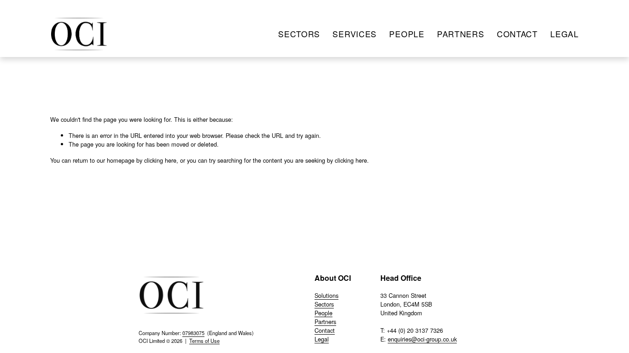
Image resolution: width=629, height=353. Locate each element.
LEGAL (564, 34)
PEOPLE (406, 34)
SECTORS (299, 34)
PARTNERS (460, 34)
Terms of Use (204, 340)
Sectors (324, 304)
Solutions (326, 295)
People (323, 312)
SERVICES (354, 34)
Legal (321, 339)
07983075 (193, 332)
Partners (325, 321)
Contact (324, 330)
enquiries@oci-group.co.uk (422, 339)
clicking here (160, 160)
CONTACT (517, 34)
